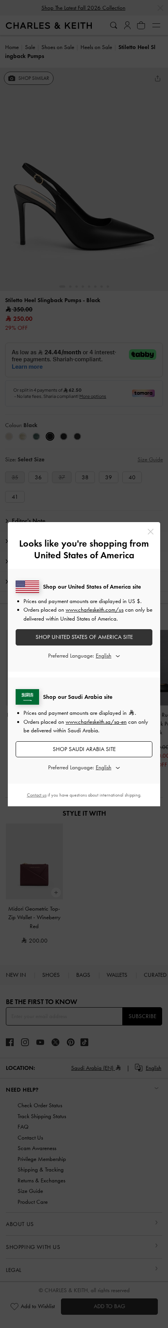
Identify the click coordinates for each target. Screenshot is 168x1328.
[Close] (150, 531)
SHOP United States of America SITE (84, 636)
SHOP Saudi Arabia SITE (84, 749)
